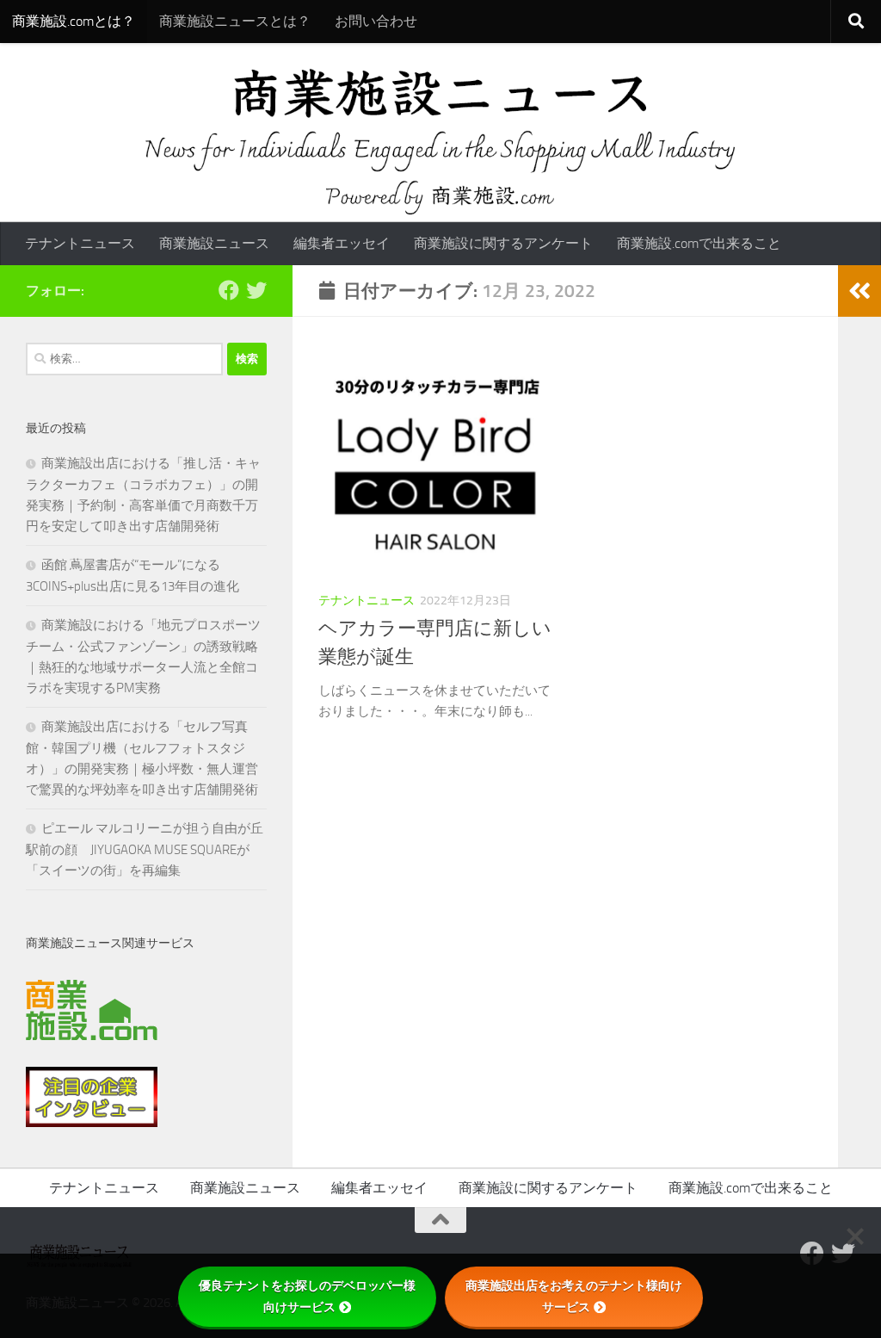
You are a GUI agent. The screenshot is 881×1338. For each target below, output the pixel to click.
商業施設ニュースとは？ (235, 21)
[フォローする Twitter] (256, 290)
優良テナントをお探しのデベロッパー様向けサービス (307, 1296)
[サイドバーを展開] (859, 291)
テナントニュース (80, 243)
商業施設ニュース (214, 243)
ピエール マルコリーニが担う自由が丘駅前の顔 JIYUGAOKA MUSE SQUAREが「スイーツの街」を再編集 (144, 849)
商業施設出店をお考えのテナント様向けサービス (573, 1296)
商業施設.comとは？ (73, 21)
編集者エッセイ (341, 243)
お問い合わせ (376, 21)
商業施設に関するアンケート (503, 243)
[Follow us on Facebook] (229, 290)
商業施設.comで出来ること (699, 243)
